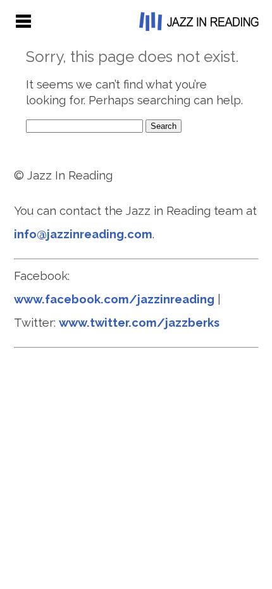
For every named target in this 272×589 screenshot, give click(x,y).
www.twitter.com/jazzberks (139, 322)
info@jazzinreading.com (83, 234)
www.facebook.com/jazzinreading (114, 299)
